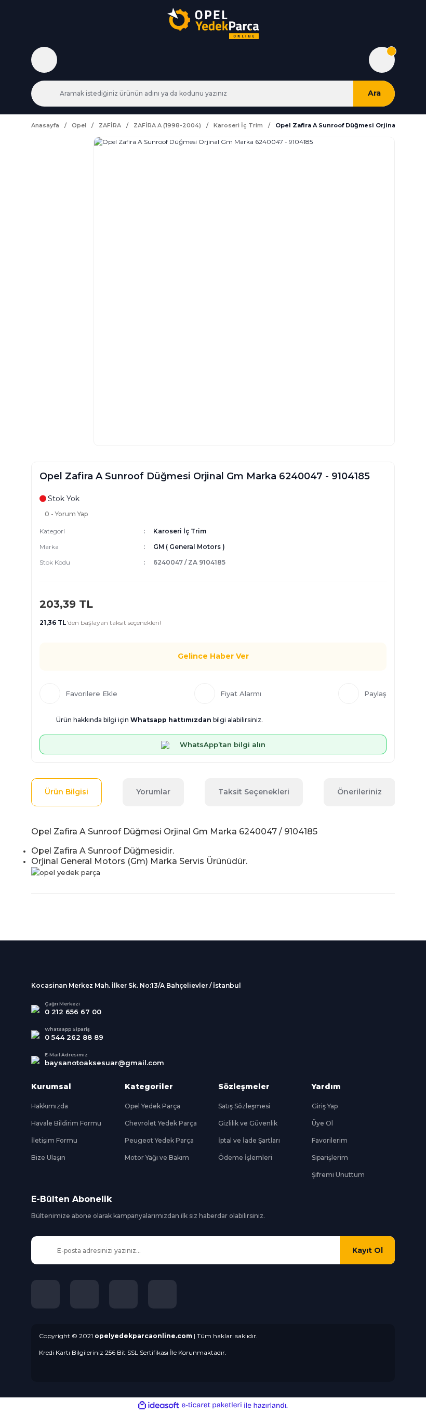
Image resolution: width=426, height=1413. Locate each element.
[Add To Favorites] (78, 693)
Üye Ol (322, 1123)
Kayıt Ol (367, 1250)
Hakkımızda (49, 1106)
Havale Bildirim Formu (66, 1123)
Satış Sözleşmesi (244, 1106)
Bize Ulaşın (48, 1157)
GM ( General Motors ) (189, 547)
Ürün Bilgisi (66, 791)
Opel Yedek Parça (152, 1106)
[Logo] (212, 23)
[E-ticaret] (211, 1405)
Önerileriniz (359, 791)
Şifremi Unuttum (338, 1175)
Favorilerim (330, 1140)
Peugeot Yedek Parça (159, 1140)
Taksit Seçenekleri (253, 791)
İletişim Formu (54, 1140)
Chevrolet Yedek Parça (161, 1123)
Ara (374, 93)
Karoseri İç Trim (179, 531)
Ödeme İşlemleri (245, 1157)
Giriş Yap (325, 1106)
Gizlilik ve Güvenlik (247, 1123)
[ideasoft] (158, 1405)
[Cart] (382, 60)
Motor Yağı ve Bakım (157, 1157)
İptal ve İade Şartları (249, 1140)
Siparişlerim (330, 1157)
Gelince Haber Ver (213, 656)
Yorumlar (153, 791)
